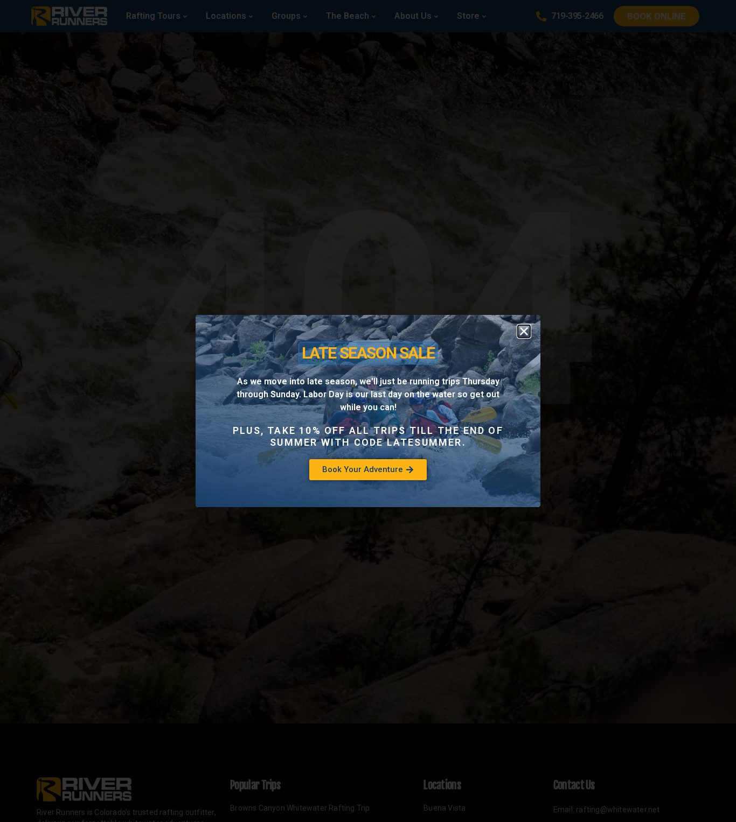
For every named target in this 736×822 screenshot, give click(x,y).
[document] (368, 411)
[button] (524, 331)
